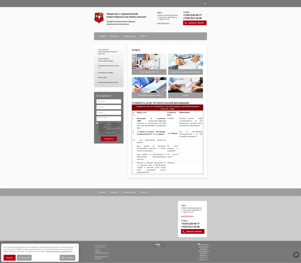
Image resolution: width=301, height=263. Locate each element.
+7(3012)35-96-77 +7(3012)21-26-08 (192, 16)
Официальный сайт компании (101, 257)
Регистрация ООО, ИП (149, 72)
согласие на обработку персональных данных (110, 125)
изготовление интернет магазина (203, 253)
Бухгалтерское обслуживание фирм (185, 72)
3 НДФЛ (185, 95)
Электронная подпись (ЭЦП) (149, 95)
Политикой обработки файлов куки (59, 251)
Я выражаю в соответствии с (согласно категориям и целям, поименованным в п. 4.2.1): (110, 128)
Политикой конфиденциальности (106, 130)
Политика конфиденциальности (102, 252)
